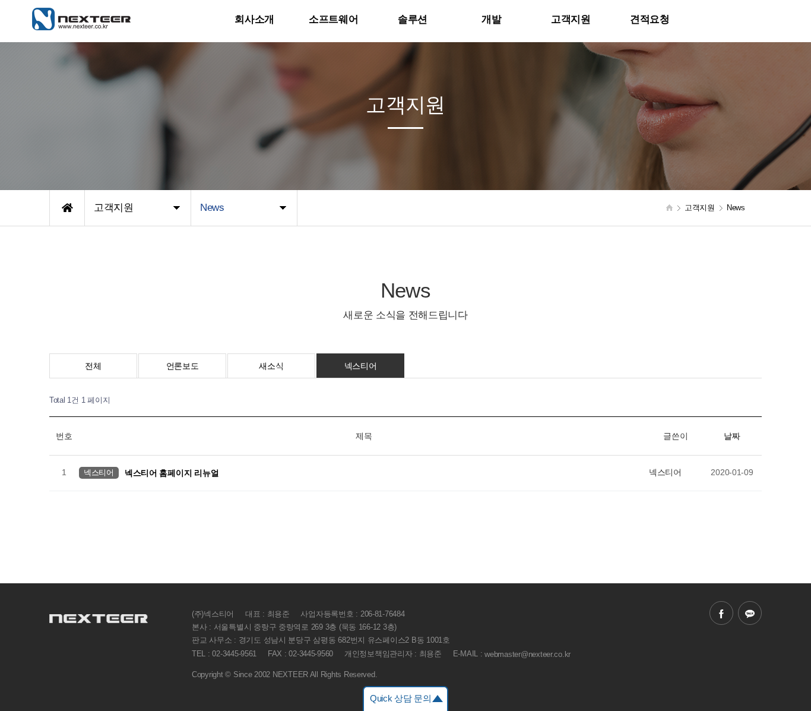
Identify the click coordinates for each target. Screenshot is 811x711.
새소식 (271, 366)
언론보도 (182, 366)
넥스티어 (360, 366)
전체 (93, 366)
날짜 (732, 436)
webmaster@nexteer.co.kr (527, 653)
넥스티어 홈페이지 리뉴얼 (171, 472)
